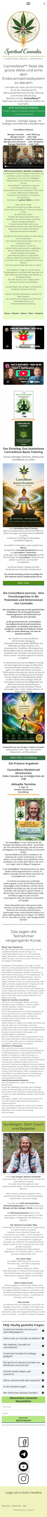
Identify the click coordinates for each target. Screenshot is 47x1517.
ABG (24, 1506)
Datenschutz (16, 1506)
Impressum (6, 1506)
